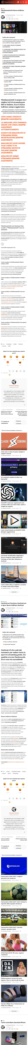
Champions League (16, 771)
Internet (21, 344)
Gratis (24, 771)
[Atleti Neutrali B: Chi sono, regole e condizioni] (14, 942)
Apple (3, 1020)
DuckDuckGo (4, 314)
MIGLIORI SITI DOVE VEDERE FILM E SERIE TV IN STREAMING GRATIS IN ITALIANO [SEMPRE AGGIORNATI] (14, 62)
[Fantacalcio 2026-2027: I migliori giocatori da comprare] (14, 866)
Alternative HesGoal (9, 644)
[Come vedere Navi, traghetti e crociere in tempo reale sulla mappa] (14, 574)
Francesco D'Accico (11, 15)
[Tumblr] (12, 19)
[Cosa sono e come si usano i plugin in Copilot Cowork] (14, 441)
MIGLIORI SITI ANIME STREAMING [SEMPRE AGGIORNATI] (10, 158)
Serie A (4, 773)
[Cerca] (23, 2)
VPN (17, 741)
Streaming (5, 527)
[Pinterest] (9, 19)
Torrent (4, 346)
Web (9, 346)
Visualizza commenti (18, 422)
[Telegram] (16, 19)
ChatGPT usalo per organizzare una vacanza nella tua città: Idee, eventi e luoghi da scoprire (13, 504)
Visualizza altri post (14, 387)
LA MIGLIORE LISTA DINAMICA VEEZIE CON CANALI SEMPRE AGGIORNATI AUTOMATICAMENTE (14, 51)
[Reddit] (14, 19)
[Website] (24, 405)
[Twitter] (8, 19)
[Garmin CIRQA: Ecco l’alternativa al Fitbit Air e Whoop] (14, 993)
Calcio (8, 771)
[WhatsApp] (11, 19)
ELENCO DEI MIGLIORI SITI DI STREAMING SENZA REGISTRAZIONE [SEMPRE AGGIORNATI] (14, 56)
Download (9, 344)
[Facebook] (6, 19)
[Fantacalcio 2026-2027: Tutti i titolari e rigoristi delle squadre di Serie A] (14, 891)
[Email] (17, 19)
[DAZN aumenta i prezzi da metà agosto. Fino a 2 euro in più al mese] (14, 968)
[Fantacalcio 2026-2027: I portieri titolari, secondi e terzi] (14, 917)
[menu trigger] (26, 2)
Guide (3, 8)
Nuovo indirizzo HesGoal (10, 641)
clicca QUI (13, 740)
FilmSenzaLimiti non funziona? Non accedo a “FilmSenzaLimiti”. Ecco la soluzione (13, 72)
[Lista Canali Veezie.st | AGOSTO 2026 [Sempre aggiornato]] (14, 519)
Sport (9, 773)
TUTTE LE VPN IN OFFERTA (7, 299)
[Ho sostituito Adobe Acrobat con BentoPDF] (14, 467)
